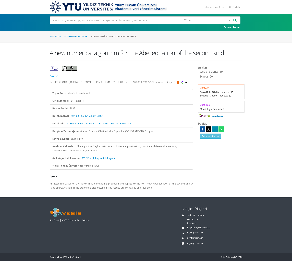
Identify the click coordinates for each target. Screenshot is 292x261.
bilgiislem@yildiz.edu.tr (198, 227)
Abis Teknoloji (228, 257)
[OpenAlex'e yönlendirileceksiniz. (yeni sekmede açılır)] (186, 82)
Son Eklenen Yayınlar (75, 36)
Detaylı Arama (232, 27)
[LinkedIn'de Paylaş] (215, 129)
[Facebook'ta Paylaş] (202, 129)
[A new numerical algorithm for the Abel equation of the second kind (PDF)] (54, 68)
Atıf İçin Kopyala (211, 136)
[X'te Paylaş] (208, 129)
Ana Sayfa (55, 36)
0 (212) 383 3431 (195, 232)
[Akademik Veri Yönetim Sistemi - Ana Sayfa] (82, 7)
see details (217, 116)
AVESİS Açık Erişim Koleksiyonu (99, 158)
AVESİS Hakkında (70, 220)
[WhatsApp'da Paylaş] (221, 129)
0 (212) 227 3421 (195, 243)
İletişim (85, 220)
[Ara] (235, 20)
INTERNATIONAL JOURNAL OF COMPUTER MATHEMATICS (98, 123)
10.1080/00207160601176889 (87, 115)
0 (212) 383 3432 (195, 238)
